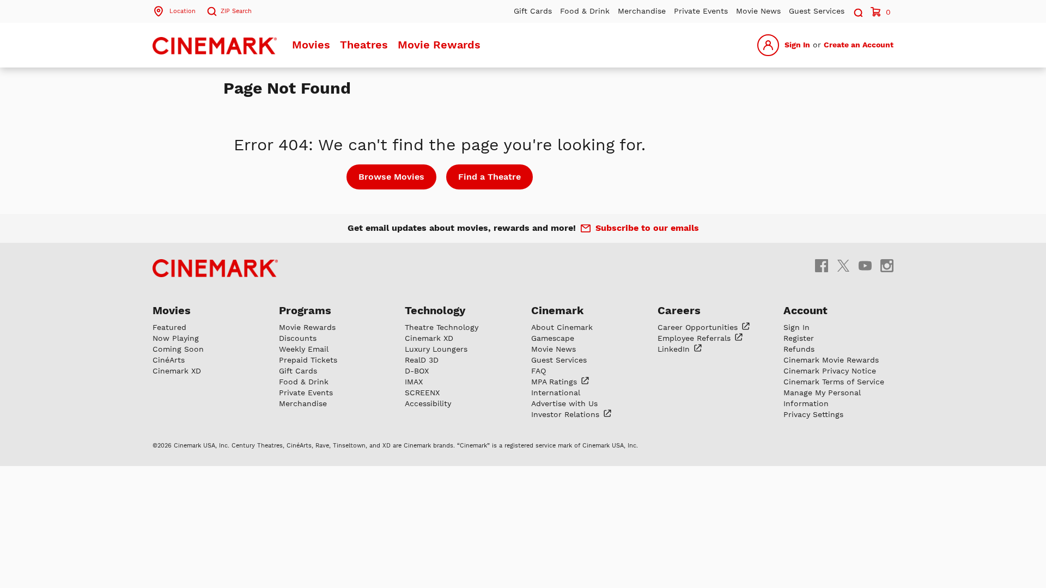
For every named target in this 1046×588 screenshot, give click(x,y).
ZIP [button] (236, 11)
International (555, 392)
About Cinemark (562, 327)
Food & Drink (585, 11)
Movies (311, 44)
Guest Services (816, 11)
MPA (555, 381)
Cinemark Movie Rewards (831, 360)
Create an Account (858, 44)
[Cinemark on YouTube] (865, 265)
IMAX (414, 381)
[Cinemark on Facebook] (821, 265)
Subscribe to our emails (647, 228)
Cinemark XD (177, 370)
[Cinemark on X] (843, 265)
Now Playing (176, 338)
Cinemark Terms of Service (833, 381)
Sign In (797, 44)
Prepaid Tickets (308, 360)
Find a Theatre (489, 176)
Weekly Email (304, 349)
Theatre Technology (441, 327)
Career (699, 327)
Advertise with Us (564, 403)
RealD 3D (422, 360)
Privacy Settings (813, 414)
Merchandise (642, 11)
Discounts (298, 338)
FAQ (538, 370)
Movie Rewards (439, 44)
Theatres (364, 44)
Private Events (701, 11)
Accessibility (428, 403)
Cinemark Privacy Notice (829, 370)
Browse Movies (391, 176)
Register (798, 338)
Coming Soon (178, 349)
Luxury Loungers (436, 349)
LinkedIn (675, 349)
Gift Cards (533, 11)
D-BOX (417, 370)
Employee (695, 338)
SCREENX (422, 392)
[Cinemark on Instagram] (886, 265)
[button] (857, 11)
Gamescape (552, 338)
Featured (169, 327)
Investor (566, 414)
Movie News (758, 11)
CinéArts (169, 360)
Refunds (798, 349)
